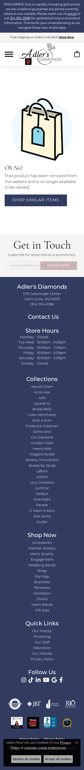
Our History (42, 631)
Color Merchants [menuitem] (42, 415)
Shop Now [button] (66, 37)
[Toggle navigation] (9, 54)
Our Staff (42, 642)
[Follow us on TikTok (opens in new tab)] (30, 680)
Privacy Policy (42, 659)
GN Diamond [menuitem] (42, 437)
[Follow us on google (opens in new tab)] (54, 680)
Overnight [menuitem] (42, 500)
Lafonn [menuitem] (42, 471)
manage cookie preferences (45, 748)
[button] (77, 55)
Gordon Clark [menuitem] (42, 443)
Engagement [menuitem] (42, 560)
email (72, 14)
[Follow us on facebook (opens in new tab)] (61, 680)
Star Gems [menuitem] (42, 516)
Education (42, 648)
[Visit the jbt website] (34, 704)
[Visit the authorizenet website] (15, 704)
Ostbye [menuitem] (42, 494)
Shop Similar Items (35, 200)
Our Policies (42, 654)
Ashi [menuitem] (42, 398)
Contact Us (43, 317)
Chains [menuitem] (42, 599)
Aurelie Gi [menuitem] (42, 404)
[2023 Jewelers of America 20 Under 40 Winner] (17, 723)
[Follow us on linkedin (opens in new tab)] (38, 680)
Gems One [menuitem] (42, 432)
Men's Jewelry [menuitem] (42, 554)
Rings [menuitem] (42, 571)
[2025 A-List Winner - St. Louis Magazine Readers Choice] (33, 723)
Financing (42, 637)
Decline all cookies (26, 759)
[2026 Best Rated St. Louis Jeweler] (67, 723)
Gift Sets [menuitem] (42, 610)
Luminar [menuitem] (42, 488)
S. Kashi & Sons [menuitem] (42, 511)
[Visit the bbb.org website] (50, 723)
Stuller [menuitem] (42, 522)
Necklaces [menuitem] (42, 593)
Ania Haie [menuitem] (42, 392)
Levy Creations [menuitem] (42, 483)
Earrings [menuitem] (42, 577)
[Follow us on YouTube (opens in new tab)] (46, 680)
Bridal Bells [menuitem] (42, 409)
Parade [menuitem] (42, 505)
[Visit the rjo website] (70, 704)
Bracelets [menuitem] (42, 582)
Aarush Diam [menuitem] (42, 387)
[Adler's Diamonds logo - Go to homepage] (40, 54)
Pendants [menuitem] (42, 588)
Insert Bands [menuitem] (42, 605)
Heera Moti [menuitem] (42, 449)
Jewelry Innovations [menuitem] (42, 460)
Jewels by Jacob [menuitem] (42, 466)
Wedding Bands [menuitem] (42, 565)
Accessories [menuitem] (42, 543)
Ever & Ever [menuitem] (42, 421)
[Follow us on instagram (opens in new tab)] (23, 680)
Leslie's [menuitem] (42, 477)
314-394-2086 (20, 18)
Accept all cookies (58, 759)
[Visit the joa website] (53, 704)
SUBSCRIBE (58, 265)
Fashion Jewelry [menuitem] (42, 548)
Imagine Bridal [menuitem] (42, 454)
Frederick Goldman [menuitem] (42, 426)
